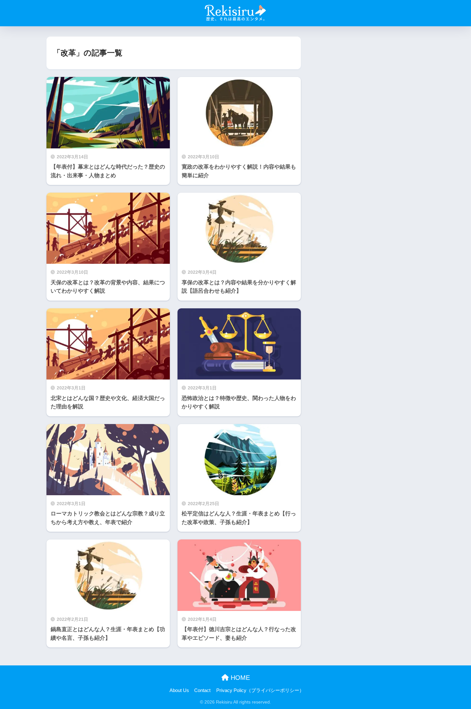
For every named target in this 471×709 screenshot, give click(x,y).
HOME (239, 677)
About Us (179, 690)
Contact (202, 690)
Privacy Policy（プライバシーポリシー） (260, 690)
